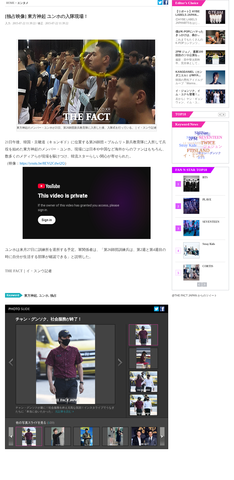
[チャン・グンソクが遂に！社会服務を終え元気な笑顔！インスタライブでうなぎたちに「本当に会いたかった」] (65, 403)
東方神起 (30, 295)
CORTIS (207, 266)
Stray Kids (208, 244)
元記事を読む (63, 411)
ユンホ (43, 295)
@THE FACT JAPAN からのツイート (194, 295)
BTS (205, 177)
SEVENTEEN (210, 221)
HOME (10, 3)
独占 (53, 295)
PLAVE (206, 199)
